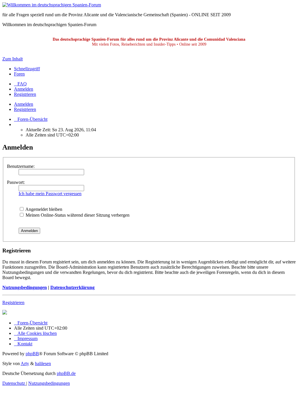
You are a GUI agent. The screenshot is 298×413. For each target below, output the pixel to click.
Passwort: (16, 182)
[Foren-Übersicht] (51, 4)
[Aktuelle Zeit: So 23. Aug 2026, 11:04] (15, 124)
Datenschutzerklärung (72, 287)
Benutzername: (21, 166)
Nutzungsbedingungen (24, 287)
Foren (19, 73)
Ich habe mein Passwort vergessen (50, 193)
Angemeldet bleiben (43, 209)
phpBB (32, 353)
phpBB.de (66, 373)
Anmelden (23, 104)
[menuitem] (20, 83)
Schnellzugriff (27, 68)
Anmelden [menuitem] (23, 89)
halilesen (43, 363)
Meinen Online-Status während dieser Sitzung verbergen (77, 215)
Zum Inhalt (12, 58)
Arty (25, 363)
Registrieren (25, 109)
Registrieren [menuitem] (25, 94)
